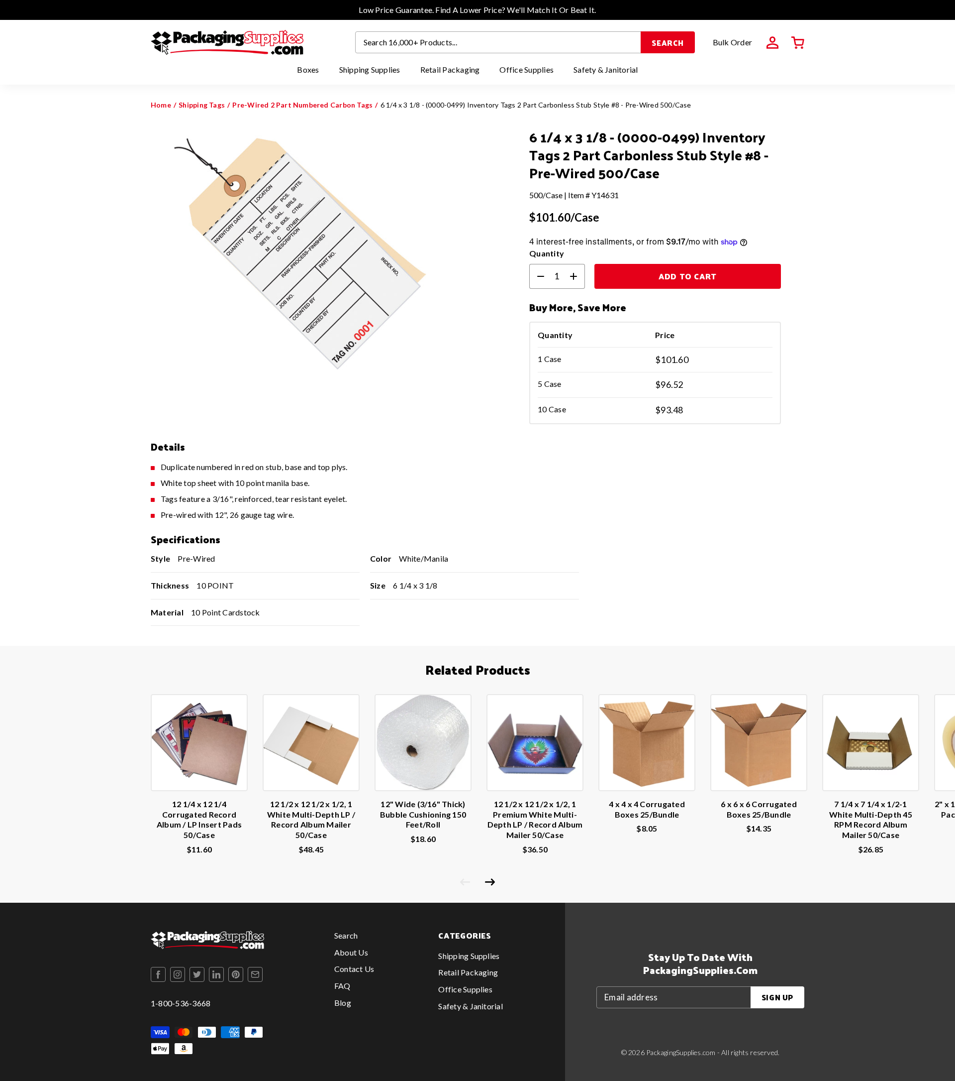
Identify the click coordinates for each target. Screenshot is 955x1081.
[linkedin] (216, 974)
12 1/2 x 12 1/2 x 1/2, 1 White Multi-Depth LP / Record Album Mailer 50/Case (311, 819)
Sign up (777, 997)
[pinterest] (235, 974)
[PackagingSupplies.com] (227, 42)
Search (668, 42)
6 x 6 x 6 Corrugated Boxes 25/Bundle (759, 809)
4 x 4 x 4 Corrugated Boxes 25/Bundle (647, 809)
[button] (797, 42)
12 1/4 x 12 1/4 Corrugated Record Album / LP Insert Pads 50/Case (199, 819)
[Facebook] (158, 974)
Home (161, 105)
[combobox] (498, 42)
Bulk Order (732, 42)
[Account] (772, 43)
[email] (255, 974)
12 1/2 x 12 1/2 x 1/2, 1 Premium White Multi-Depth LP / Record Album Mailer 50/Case (535, 819)
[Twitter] (197, 974)
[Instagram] (177, 974)
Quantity (546, 253)
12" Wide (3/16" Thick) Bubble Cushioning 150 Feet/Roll (423, 814)
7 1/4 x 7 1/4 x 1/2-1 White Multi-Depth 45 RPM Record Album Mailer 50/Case (870, 819)
